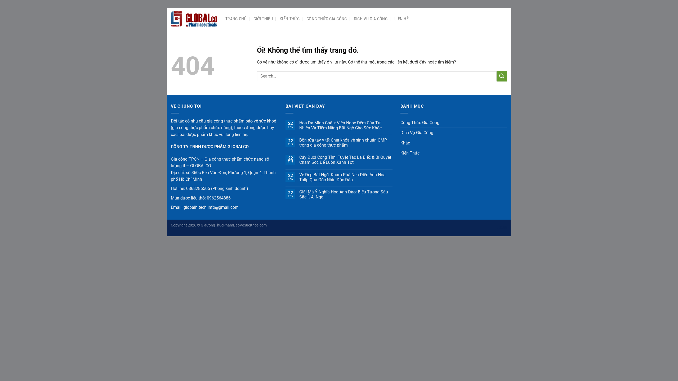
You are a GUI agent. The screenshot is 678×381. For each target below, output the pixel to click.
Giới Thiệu (263, 18)
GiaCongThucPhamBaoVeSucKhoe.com (234, 225)
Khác (405, 143)
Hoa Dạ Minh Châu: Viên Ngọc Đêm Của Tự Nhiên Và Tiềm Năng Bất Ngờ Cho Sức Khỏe (340, 125)
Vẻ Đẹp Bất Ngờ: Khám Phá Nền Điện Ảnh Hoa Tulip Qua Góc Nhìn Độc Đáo (342, 177)
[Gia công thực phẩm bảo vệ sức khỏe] (194, 19)
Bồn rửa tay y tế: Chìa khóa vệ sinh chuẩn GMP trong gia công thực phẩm (343, 143)
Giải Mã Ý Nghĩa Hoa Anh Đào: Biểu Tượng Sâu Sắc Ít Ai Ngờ (343, 194)
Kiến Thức (290, 18)
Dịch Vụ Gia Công (370, 18)
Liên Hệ (401, 18)
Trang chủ (236, 18)
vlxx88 (502, 227)
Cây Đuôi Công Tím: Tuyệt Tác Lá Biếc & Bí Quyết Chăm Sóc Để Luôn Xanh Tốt (345, 160)
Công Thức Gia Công (326, 18)
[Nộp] (502, 76)
